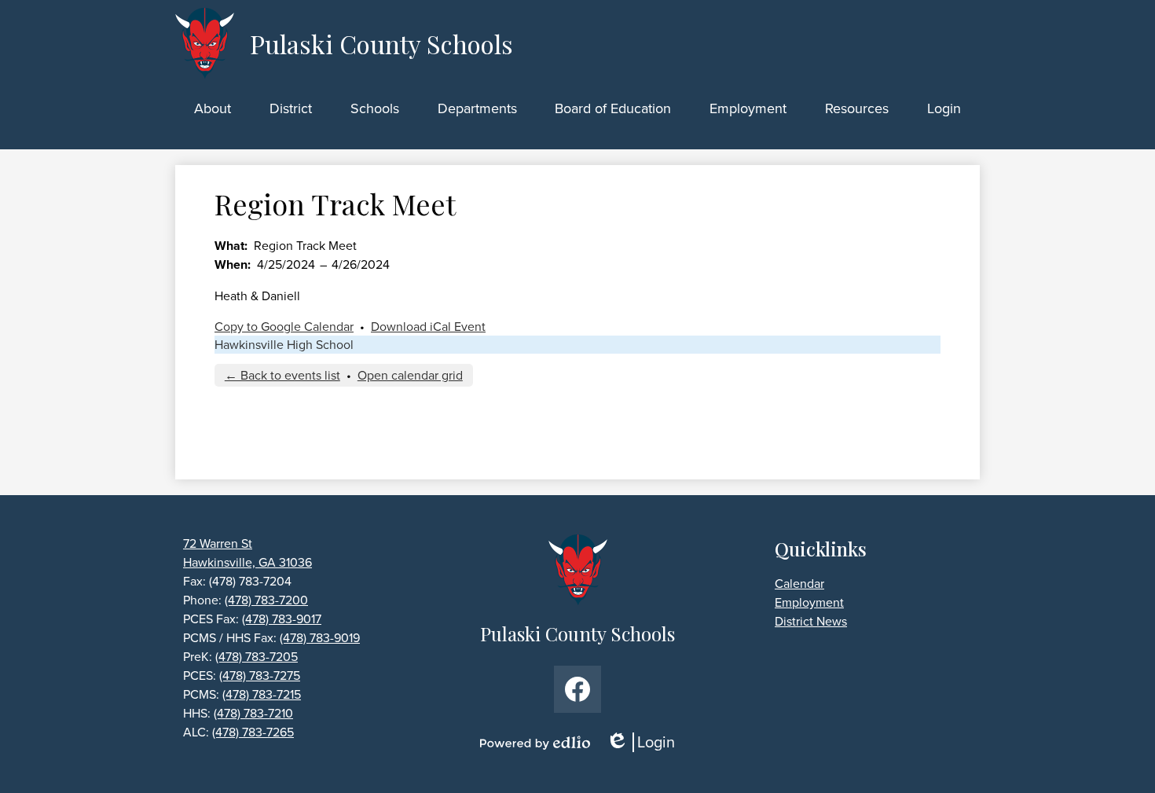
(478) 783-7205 (256, 657)
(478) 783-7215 (261, 694)
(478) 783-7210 (253, 713)
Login (646, 742)
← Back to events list (282, 375)
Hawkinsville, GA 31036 (247, 562)
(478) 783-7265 (253, 732)
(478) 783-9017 (281, 619)
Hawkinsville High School (284, 345)
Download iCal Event (428, 327)
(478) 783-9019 (320, 638)
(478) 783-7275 (259, 675)
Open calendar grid (410, 375)
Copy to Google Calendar (284, 327)
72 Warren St (217, 543)
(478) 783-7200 (266, 600)
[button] (212, 108)
